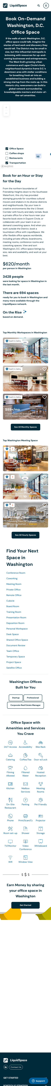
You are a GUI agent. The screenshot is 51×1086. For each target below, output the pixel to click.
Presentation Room (16, 617)
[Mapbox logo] (7, 166)
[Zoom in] (6, 107)
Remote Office (13, 595)
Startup (16, 698)
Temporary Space (15, 656)
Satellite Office (14, 667)
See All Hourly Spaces (25, 535)
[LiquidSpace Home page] (15, 5)
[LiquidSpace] (15, 1060)
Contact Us (16, 1067)
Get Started (25, 905)
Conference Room (15, 572)
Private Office (13, 589)
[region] (25, 122)
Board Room (12, 606)
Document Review (15, 645)
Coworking (11, 578)
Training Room (13, 611)
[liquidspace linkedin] (5, 1067)
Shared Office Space (17, 639)
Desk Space (12, 634)
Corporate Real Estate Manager (25, 705)
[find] (39, 5)
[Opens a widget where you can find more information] (38, 1081)
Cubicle (10, 600)
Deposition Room (15, 623)
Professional (33, 698)
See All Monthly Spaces (25, 427)
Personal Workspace (17, 628)
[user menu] (46, 5)
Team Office (12, 651)
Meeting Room (13, 584)
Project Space (13, 662)
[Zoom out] (6, 113)
